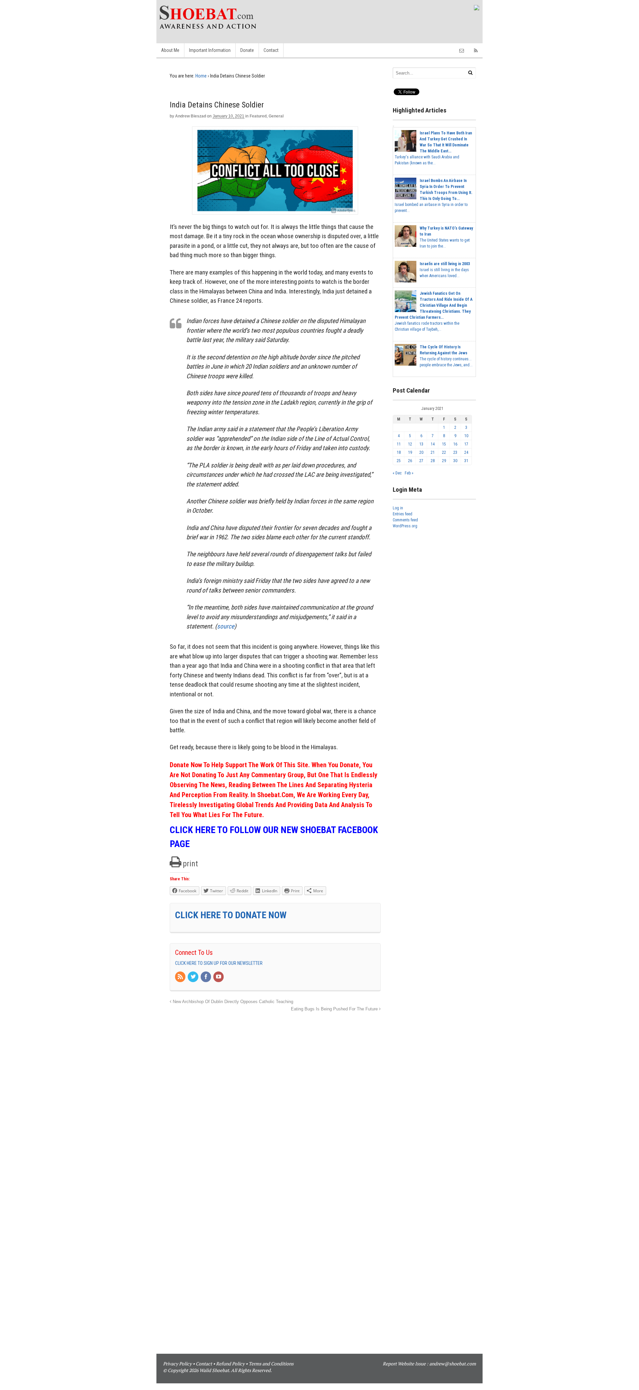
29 (444, 460)
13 (421, 444)
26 (410, 460)
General (276, 116)
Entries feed (402, 514)
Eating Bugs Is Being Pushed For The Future (335, 1009)
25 (399, 460)
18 (399, 452)
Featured (258, 116)
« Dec (397, 473)
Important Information (210, 50)
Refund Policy (230, 1363)
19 (410, 452)
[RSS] (180, 977)
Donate (247, 50)
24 (466, 452)
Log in (398, 508)
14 (433, 444)
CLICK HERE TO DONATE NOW (231, 915)
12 (410, 444)
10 (466, 436)
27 (421, 460)
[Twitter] (193, 977)
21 (433, 452)
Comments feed (405, 520)
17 (466, 444)
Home (201, 76)
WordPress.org (405, 526)
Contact (271, 50)
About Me (170, 50)
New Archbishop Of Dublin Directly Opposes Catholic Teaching (232, 1001)
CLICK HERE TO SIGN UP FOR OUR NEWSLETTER (219, 963)
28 (433, 460)
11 (399, 444)
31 (466, 460)
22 (444, 452)
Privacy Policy (177, 1363)
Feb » (409, 473)
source (225, 626)
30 (455, 460)
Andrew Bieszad (190, 116)
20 (421, 452)
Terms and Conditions (271, 1363)
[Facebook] (206, 977)
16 (455, 444)
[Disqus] (275, 1096)
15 (444, 444)
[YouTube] (219, 977)
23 (455, 452)
